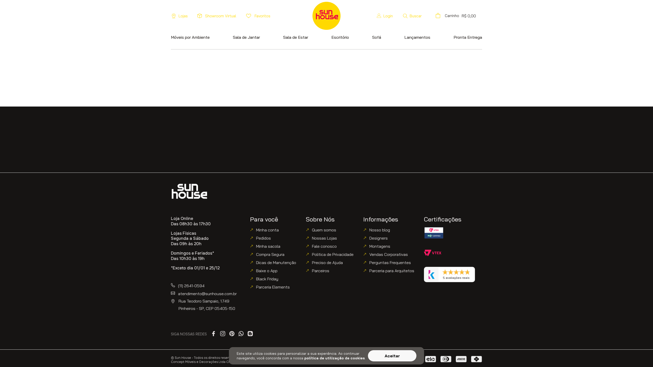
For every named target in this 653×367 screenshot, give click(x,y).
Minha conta (267, 229)
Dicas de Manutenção (276, 262)
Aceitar (392, 355)
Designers (378, 238)
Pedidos (263, 238)
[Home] (189, 191)
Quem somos (324, 229)
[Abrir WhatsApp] (640, 354)
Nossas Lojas (324, 238)
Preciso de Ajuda (327, 262)
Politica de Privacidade (333, 254)
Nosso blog (379, 229)
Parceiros (320, 270)
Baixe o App (267, 270)
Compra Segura (270, 254)
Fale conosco (324, 246)
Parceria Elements (273, 287)
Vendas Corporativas (388, 254)
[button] (412, 15)
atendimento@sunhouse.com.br (207, 293)
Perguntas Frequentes (390, 262)
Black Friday (267, 278)
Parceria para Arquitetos (391, 270)
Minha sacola (268, 246)
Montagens (379, 246)
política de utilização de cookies (334, 358)
